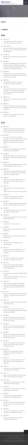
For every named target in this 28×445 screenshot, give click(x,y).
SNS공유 (26, 22)
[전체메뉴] (25, 2)
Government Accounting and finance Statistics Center (8, 2)
